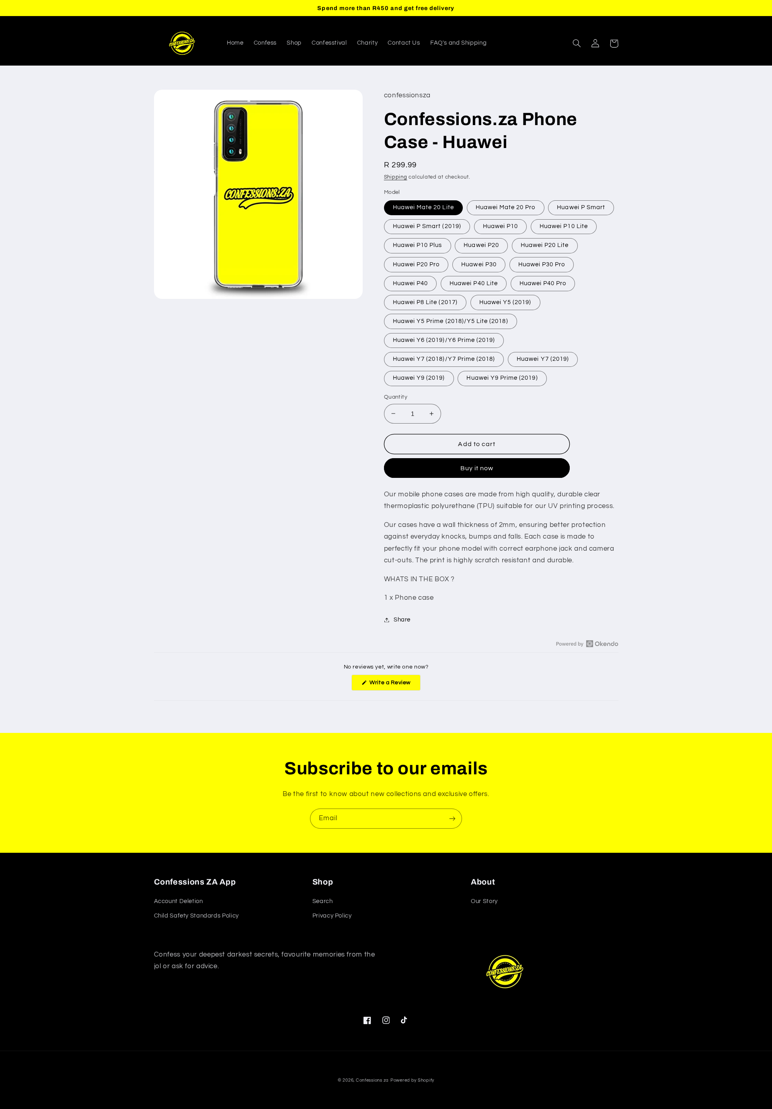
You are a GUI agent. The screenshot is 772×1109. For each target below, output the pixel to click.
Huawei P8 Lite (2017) (425, 302)
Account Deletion (178, 901)
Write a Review (394, 685)
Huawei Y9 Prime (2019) (502, 378)
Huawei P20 (481, 245)
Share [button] (402, 620)
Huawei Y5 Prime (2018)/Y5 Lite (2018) (450, 321)
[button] (577, 43)
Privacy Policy (332, 916)
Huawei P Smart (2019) (427, 226)
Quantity (395, 397)
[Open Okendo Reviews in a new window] (587, 644)
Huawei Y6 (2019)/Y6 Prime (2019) (444, 340)
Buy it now (477, 468)
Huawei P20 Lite (545, 245)
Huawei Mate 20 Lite (423, 207)
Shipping (395, 177)
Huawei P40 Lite (474, 283)
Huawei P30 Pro (541, 264)
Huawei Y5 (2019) (505, 302)
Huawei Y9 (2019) (419, 378)
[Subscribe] (452, 818)
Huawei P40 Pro (543, 283)
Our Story (484, 901)
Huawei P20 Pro (416, 264)
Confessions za (372, 1080)
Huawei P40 (410, 283)
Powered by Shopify (412, 1080)
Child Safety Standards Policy (196, 916)
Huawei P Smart (581, 207)
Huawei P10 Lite (564, 226)
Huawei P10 (500, 226)
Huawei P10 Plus (417, 245)
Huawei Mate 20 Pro (506, 207)
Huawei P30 (479, 264)
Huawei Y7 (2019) (543, 359)
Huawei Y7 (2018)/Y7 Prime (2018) (444, 359)
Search (322, 901)
